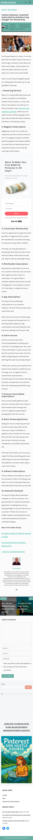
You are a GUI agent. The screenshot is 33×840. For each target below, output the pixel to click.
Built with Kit (16, 221)
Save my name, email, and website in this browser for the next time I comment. (17, 666)
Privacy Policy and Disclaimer (10, 801)
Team (3, 798)
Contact (4, 795)
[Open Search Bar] (25, 2)
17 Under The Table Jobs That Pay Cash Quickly (24, 606)
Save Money (12, 10)
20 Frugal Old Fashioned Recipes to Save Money (16, 815)
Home (4, 10)
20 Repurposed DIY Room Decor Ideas (13, 820)
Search (3, 684)
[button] (16, 188)
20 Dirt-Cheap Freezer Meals (10, 812)
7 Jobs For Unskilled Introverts (13, 552)
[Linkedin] (16, 590)
